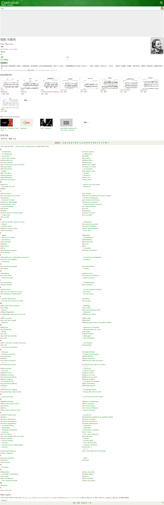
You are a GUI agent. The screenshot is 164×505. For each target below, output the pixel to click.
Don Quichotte (7, 230)
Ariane (4, 171)
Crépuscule (6, 215)
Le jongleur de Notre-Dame (11, 294)
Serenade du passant (91, 430)
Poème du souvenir (90, 377)
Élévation (87, 235)
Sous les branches (90, 443)
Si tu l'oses (87, 432)
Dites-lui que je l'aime (9, 228)
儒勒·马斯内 (31, 70)
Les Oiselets (88, 343)
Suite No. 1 (88, 447)
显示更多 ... (5, 500)
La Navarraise (7, 329)
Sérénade (87, 428)
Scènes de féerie (89, 419)
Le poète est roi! (8, 381)
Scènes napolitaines (9, 423)
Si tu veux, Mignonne (91, 434)
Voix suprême (88, 478)
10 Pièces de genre (9, 360)
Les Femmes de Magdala (92, 257)
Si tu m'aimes (7, 434)
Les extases (6, 252)
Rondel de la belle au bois (11, 410)
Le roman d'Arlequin (91, 408)
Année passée (7, 169)
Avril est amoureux (8, 179)
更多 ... (26, 100)
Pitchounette (6, 368)
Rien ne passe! (89, 403)
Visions (86, 476)
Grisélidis (5, 268)
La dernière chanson (91, 224)
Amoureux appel (89, 164)
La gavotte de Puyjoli (9, 266)
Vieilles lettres (89, 474)
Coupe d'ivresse (89, 213)
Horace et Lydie (7, 278)
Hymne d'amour (89, 278)
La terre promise (8, 458)
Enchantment (88, 237)
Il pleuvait (87, 368)
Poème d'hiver (89, 373)
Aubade (86, 173)
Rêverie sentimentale (91, 401)
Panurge (5, 352)
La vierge (5, 476)
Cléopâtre (87, 211)
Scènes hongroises (90, 421)
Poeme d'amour (89, 371)
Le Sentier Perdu (8, 425)
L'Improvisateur (89, 282)
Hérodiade (5, 273)
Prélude (4, 386)
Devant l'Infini (7, 226)
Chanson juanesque (91, 202)
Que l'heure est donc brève (93, 397)
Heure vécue (88, 273)
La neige (87, 332)
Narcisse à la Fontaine (91, 327)
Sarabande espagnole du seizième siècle (98, 417)
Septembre (6, 428)
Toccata (86, 460)
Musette (5, 322)
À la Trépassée (7, 154)
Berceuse (87, 186)
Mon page (87, 318)
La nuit (4, 338)
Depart (4, 224)
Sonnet (86, 438)
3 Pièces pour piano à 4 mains (94, 364)
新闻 (78, 503)
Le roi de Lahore (89, 406)
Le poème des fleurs (9, 377)
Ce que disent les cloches (11, 196)
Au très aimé (6, 173)
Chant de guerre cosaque (93, 204)
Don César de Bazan (91, 228)
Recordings (4, 59)
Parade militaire (89, 352)
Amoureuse (88, 162)
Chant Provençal (8, 206)
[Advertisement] (82, 23)
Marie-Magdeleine (8, 312)
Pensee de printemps (91, 354)
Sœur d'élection (7, 453)
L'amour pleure (7, 162)
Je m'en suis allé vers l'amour (12, 292)
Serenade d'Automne (9, 430)
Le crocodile (88, 215)
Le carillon (87, 193)
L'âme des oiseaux (8, 158)
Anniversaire (88, 169)
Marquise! (87, 312)
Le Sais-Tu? (87, 415)
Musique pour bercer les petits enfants (97, 322)
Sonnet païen (88, 440)
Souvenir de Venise (90, 445)
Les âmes (87, 158)
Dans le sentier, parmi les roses (13, 222)
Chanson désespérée (9, 202)
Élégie (4, 235)
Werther (5, 485)
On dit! (4, 345)
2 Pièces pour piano (9, 364)
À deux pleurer (89, 152)
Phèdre (4, 358)
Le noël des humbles (9, 336)
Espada (4, 244)
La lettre (86, 299)
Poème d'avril (6, 373)
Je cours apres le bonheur (93, 289)
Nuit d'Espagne (89, 338)
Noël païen (87, 336)
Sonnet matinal (7, 440)
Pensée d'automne (8, 354)
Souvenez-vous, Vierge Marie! (12, 445)
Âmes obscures (7, 160)
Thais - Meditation (45, 128)
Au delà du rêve (89, 171)
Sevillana (5, 432)
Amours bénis (7, 167)
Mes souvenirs (7, 318)
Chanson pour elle (8, 204)
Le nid (4, 334)
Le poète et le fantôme (92, 381)
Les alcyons (6, 156)
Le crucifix (5, 217)
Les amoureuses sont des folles (13, 164)
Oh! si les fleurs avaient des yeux (14, 343)
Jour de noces (88, 294)
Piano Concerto (89, 358)
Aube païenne (7, 175)
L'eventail (87, 248)
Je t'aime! (87, 292)
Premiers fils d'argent (9, 390)
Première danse (89, 386)
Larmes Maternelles (9, 299)
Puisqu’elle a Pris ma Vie (92, 392)
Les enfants (6, 239)
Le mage (5, 308)
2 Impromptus (7, 282)
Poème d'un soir (89, 375)
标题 (10, 139)
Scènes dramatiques (9, 421)
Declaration (88, 222)
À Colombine (6, 152)
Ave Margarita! (7, 177)
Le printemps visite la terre (11, 392)
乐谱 (2, 57)
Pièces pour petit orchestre (93, 360)
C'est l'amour (6, 193)
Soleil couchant (7, 438)
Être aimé (5, 246)
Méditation (23, 128)
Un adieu (5, 467)
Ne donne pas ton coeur (92, 329)
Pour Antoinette (89, 383)
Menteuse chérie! (90, 314)
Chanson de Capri (8, 200)
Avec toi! (87, 177)
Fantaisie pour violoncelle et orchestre (15, 257)
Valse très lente (89, 472)
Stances (5, 447)
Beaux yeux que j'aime (92, 184)
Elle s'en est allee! (8, 237)
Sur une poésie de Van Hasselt (95, 451)
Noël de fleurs (88, 334)
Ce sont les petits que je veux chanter (97, 196)
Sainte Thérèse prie (9, 415)
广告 (89, 503)
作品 (14, 139)
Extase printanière (90, 250)
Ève (85, 246)
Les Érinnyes (6, 242)
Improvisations (7, 285)
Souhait (4, 443)
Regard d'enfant (7, 401)
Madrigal (87, 306)
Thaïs (85, 458)
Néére (4, 332)
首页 (74, 503)
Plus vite (5, 371)
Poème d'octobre (8, 375)
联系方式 (84, 503)
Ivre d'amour (88, 285)
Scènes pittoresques (91, 423)
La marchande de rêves (92, 310)
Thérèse (5, 460)
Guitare (86, 268)
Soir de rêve (88, 436)
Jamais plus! (6, 289)
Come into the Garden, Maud (12, 213)
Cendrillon (5, 198)
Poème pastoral (7, 379)
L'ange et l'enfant (90, 167)
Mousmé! (87, 320)
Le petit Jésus (6, 356)
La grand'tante (89, 266)
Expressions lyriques (9, 250)
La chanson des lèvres (92, 200)
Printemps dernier (90, 390)
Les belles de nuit (8, 186)
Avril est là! (88, 179)
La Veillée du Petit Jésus (10, 474)
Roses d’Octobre (89, 410)
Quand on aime (7, 397)
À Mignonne (88, 154)
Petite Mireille (88, 356)
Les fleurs (87, 259)
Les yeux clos (6, 490)
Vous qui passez (89, 480)
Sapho (4, 417)
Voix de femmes (7, 478)
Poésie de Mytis (89, 379)
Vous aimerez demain (9, 480)
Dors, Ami (87, 230)
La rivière (5, 406)
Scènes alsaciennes (9, 419)
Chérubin (5, 208)
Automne (87, 175)
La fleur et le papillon (9, 259)
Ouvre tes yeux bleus (9, 347)
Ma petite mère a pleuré (10, 306)
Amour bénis (88, 160)
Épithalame (88, 239)
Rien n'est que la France (10, 403)
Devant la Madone (90, 226)
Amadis (86, 156)
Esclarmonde (88, 242)
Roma (4, 408)
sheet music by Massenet (25, 146)
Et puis (86, 244)
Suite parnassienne (9, 451)
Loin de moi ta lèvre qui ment (12, 301)
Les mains (87, 308)
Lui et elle (87, 301)
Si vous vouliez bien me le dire (13, 436)
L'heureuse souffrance (91, 275)
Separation (87, 425)
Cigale (4, 211)
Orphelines (87, 345)
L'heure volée (6, 275)
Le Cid (86, 208)
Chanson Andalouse (91, 198)
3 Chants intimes (90, 206)
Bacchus (5, 184)
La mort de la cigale (9, 320)
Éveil (3, 248)
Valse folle (5, 472)
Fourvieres (5, 261)
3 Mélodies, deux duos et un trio (13, 314)
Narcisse (5, 327)
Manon (4, 310)
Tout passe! (6, 462)
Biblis (4, 189)
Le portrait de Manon (9, 383)
